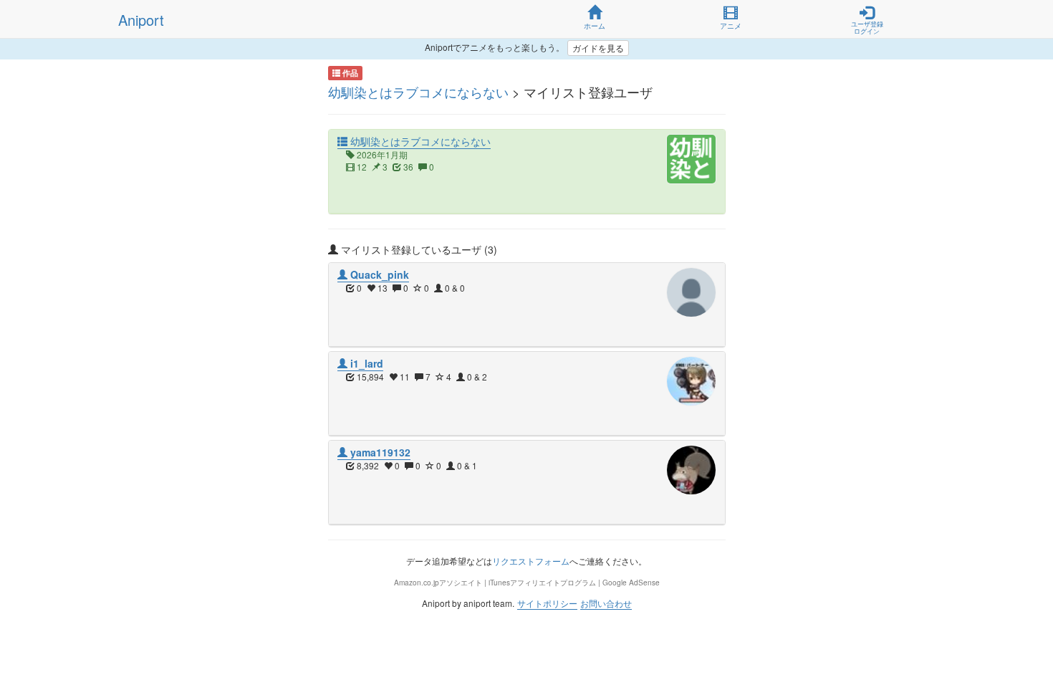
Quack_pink (378, 274)
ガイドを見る (598, 48)
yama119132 (378, 452)
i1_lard (365, 363)
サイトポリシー (547, 603)
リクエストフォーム (530, 561)
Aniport (141, 19)
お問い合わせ (606, 603)
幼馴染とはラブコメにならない (418, 91)
